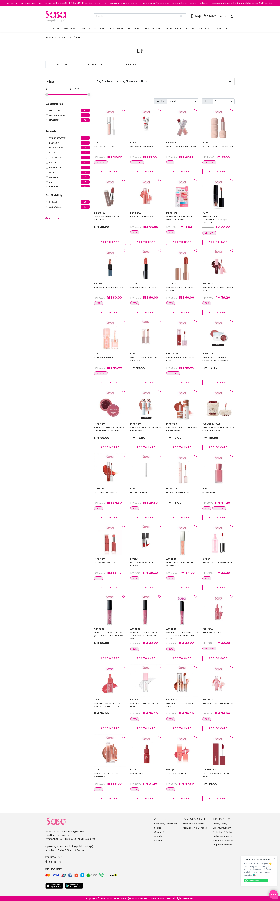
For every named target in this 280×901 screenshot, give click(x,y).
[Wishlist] (123, 110)
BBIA (51, 172)
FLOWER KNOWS (211, 424)
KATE (52, 182)
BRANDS (190, 28)
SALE (55, 28)
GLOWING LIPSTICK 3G (106, 562)
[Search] (181, 16)
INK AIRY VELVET (211, 632)
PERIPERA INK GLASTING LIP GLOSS (218, 288)
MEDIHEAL (171, 213)
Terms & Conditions (223, 840)
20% (135, 232)
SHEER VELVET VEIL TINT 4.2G (180, 358)
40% (98, 578)
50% (134, 508)
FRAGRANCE (116, 28)
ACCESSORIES (173, 28)
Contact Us (160, 832)
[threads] (60, 862)
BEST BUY (101, 162)
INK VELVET (136, 773)
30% (98, 508)
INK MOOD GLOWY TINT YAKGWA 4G (107, 774)
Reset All (55, 218)
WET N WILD (56, 147)
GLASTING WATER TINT (107, 492)
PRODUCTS (204, 28)
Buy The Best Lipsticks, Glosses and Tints (122, 81)
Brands (158, 836)
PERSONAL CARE (152, 28)
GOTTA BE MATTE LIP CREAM (142, 564)
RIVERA (134, 559)
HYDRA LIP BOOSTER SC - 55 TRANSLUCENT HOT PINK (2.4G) (182, 635)
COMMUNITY (220, 28)
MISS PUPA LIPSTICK (141, 146)
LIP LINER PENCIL (58, 115)
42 (85, 120)
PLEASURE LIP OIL (104, 357)
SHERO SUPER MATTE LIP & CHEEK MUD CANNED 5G (109, 429)
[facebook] (46, 862)
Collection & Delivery (223, 832)
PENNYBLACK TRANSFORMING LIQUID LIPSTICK (215, 219)
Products (64, 37)
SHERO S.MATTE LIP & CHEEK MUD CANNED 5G (215, 358)
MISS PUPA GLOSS (104, 146)
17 (85, 207)
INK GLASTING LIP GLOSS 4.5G (144, 704)
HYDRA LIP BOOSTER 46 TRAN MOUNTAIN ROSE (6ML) (143, 635)
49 (85, 110)
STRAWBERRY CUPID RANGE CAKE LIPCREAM (218, 429)
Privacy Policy (219, 823)
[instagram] (50, 862)
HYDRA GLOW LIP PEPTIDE (217, 562)
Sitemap (158, 840)
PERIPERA (135, 213)
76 (85, 202)
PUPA (52, 152)
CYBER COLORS (57, 138)
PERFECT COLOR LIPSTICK (108, 287)
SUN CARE (99, 28)
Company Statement (165, 823)
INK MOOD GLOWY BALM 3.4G (180, 704)
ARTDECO (54, 162)
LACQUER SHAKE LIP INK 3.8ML (216, 774)
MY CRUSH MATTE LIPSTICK (217, 146)
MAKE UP (84, 28)
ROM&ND (99, 489)
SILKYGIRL (171, 143)
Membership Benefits (195, 828)
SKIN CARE (69, 28)
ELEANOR (54, 143)
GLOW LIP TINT (138, 492)
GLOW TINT (208, 492)
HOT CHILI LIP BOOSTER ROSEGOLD (180, 564)
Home (49, 37)
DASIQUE (54, 177)
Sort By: (160, 101)
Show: (207, 101)
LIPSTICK (54, 120)
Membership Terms (194, 823)
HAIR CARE (133, 28)
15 (85, 162)
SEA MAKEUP (209, 770)
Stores (209, 16)
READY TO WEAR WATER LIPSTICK (144, 358)
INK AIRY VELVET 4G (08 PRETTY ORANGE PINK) (107, 704)
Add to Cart (110, 171)
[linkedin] (55, 862)
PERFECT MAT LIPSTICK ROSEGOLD (179, 288)
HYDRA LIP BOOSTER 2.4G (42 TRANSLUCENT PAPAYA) (109, 634)
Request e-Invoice (222, 844)
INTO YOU (207, 354)
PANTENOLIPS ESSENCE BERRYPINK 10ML (179, 218)
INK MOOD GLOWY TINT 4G (217, 703)
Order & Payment (221, 828)
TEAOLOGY (55, 157)
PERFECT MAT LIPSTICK (143, 287)
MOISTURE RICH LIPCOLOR (181, 146)
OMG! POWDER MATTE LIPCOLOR (106, 218)
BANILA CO (55, 167)
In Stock (53, 202)
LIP (78, 37)
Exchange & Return (222, 836)
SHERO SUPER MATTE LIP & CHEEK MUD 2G (145, 429)
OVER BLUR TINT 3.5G (142, 216)
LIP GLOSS (54, 110)
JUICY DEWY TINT (176, 773)
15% (170, 162)
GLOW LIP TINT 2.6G (177, 492)
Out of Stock (55, 207)
